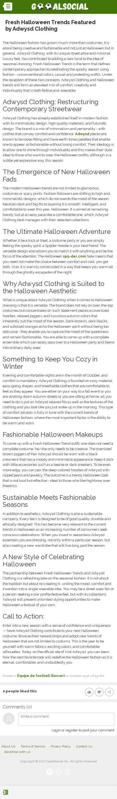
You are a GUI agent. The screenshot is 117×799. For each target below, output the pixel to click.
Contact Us (84, 746)
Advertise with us (17, 752)
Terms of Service (33, 746)
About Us (8, 746)
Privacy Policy (61, 746)
